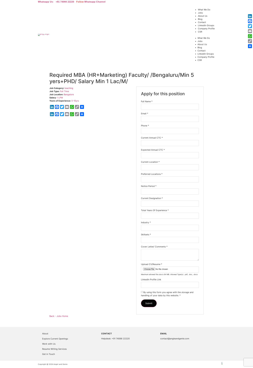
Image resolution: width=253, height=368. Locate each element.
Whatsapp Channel (95, 2)
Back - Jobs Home (58, 316)
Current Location (150, 162)
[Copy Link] (249, 41)
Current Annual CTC (152, 138)
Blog (200, 19)
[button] (203, 34)
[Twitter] (249, 26)
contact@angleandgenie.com (174, 338)
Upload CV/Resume (151, 264)
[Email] (249, 31)
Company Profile (206, 28)
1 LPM (60, 97)
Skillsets (146, 234)
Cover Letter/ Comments (154, 247)
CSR (200, 31)
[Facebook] (249, 21)
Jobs (200, 12)
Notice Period (148, 186)
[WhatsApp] (249, 36)
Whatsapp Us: (46, 2)
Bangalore (69, 94)
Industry (146, 222)
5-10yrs (75, 100)
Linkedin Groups (206, 25)
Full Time (64, 91)
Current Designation (152, 198)
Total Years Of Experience (155, 210)
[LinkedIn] (249, 16)
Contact (202, 22)
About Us (202, 16)
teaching (69, 88)
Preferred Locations (151, 174)
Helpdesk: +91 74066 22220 (115, 338)
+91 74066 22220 (65, 2)
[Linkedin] (190, 3)
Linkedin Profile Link (151, 279)
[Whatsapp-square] (198, 3)
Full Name (146, 101)
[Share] (249, 46)
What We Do (204, 9)
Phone (145, 126)
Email (144, 113)
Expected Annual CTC (153, 150)
